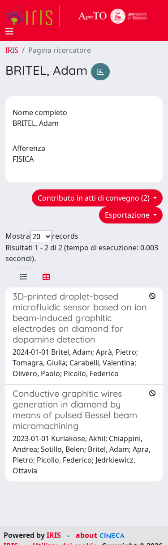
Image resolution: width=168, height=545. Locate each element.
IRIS (11, 50)
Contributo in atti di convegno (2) (94, 198)
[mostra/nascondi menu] (9, 31)
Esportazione (128, 215)
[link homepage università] (113, 16)
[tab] (24, 276)
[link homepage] (32, 16)
